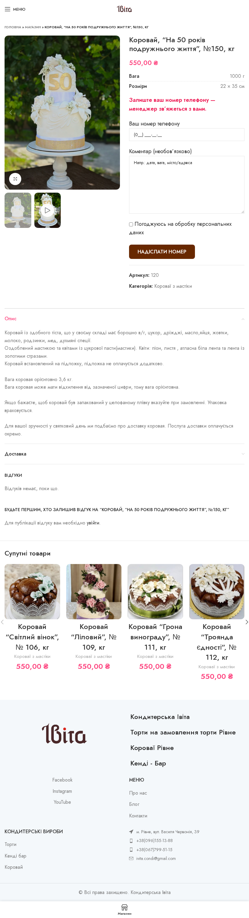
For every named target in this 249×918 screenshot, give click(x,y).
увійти (93, 522)
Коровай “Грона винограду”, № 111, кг (155, 636)
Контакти (138, 816)
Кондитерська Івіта (160, 716)
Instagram (62, 791)
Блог (134, 804)
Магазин (33, 27)
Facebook (62, 780)
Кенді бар (15, 856)
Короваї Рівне (152, 747)
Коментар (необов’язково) (160, 151)
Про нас (138, 793)
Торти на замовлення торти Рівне (183, 732)
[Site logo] (124, 8)
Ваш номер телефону (154, 124)
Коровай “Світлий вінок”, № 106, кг (32, 636)
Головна (13, 27)
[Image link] (64, 734)
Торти (10, 844)
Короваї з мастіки (173, 286)
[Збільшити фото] (15, 179)
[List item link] (164, 840)
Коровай (14, 867)
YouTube (62, 802)
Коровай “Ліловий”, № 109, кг (94, 636)
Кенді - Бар (148, 763)
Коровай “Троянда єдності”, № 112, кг (217, 641)
